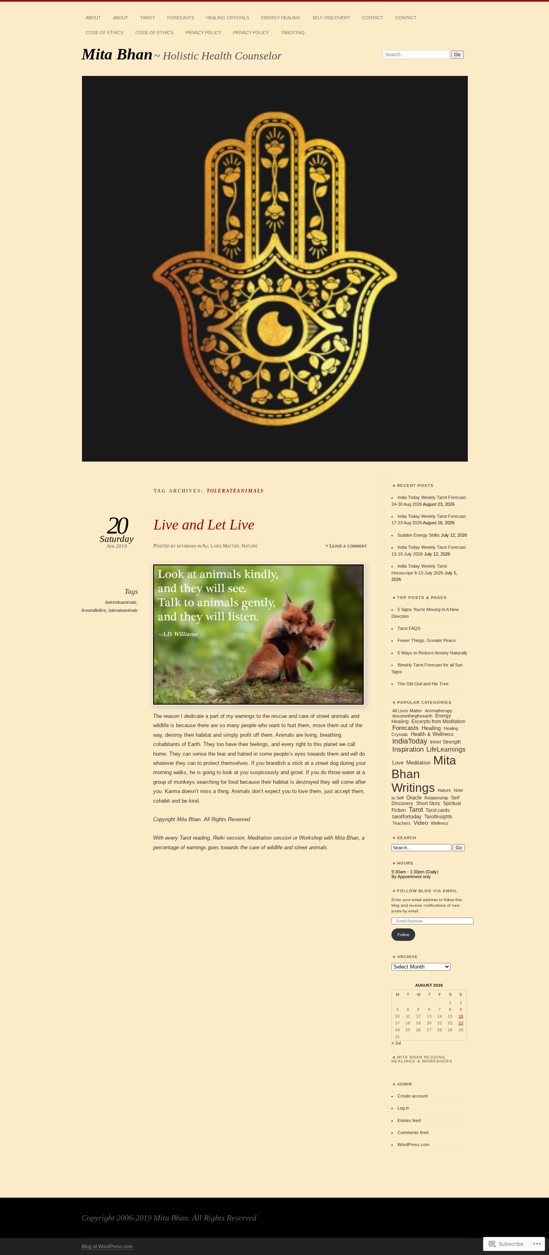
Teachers (401, 823)
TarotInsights (438, 817)
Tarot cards (438, 810)
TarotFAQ (293, 32)
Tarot (147, 17)
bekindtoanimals (121, 602)
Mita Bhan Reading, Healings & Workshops (422, 1059)
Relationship (436, 797)
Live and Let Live (204, 524)
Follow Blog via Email (427, 891)
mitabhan (186, 546)
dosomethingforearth (412, 715)
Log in (403, 1108)
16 (461, 1016)
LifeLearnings (445, 749)
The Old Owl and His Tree (423, 683)
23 (461, 1023)
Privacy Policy (203, 32)
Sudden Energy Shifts (418, 535)
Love (398, 763)
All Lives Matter (220, 546)
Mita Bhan (117, 54)
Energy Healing (280, 17)
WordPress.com (413, 1144)
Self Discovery (331, 17)
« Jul (396, 1042)
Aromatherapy (439, 710)
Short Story (428, 803)
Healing (431, 728)
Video (421, 823)
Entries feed (409, 1120)
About (93, 17)
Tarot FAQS (408, 628)
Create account (412, 1096)
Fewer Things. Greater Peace (426, 640)
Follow (403, 934)
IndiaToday (409, 741)
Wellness (440, 823)
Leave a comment (348, 546)
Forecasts (180, 17)
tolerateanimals (123, 610)
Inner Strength (445, 741)
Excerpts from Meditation (438, 721)
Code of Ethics (104, 32)
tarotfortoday (407, 817)
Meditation (418, 763)
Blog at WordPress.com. (108, 1246)
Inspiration (408, 749)
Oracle (414, 798)
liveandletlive (94, 610)
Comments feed (412, 1132)
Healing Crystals (227, 17)
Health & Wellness (432, 734)
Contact (372, 17)
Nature (250, 546)
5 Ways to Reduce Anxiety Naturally (432, 652)
